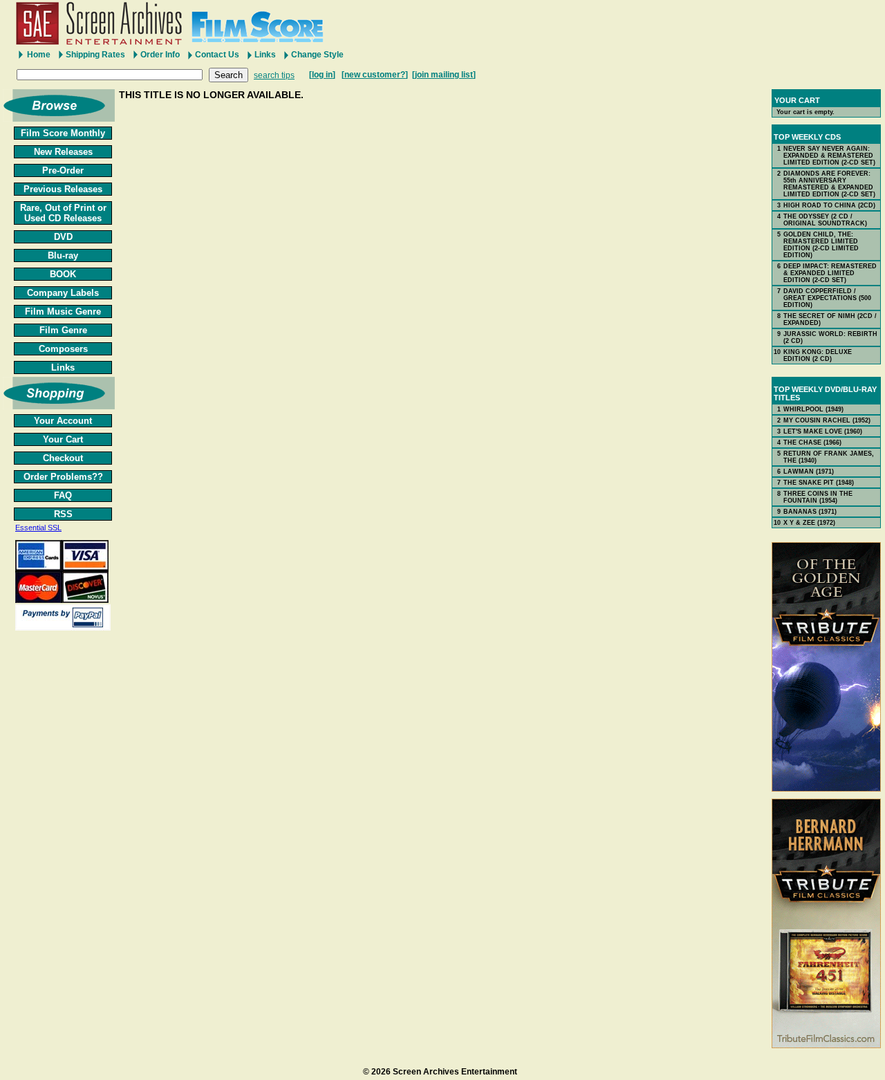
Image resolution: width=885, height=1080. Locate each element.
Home (38, 54)
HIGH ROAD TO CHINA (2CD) (829, 205)
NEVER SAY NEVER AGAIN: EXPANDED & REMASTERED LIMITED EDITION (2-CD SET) (829, 155)
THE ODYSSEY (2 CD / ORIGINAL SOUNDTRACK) (825, 220)
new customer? (374, 75)
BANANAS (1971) (810, 511)
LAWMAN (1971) (808, 471)
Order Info (160, 54)
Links (265, 54)
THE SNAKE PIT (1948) (818, 482)
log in (322, 75)
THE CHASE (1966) (812, 442)
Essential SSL (38, 527)
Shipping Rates (95, 54)
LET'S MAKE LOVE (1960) (822, 431)
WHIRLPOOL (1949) (813, 409)
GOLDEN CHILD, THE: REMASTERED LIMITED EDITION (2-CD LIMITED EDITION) (821, 245)
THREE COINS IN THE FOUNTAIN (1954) (818, 497)
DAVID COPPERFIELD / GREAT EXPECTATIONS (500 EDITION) (827, 298)
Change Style (317, 54)
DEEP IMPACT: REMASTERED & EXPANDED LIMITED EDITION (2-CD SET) (830, 273)
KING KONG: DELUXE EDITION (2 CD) (817, 355)
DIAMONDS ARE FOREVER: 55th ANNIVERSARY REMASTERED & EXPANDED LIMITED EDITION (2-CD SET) (829, 184)
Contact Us (217, 54)
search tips (274, 75)
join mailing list (444, 75)
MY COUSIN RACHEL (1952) (826, 420)
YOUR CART (797, 100)
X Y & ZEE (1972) (809, 522)
